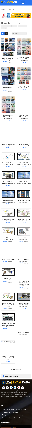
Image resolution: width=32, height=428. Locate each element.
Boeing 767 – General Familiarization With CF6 (8, 358)
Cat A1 (3, 26)
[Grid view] (3, 33)
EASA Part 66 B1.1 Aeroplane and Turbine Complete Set (23, 58)
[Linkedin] (11, 387)
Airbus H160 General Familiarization (24, 238)
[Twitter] (15, 387)
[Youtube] (22, 387)
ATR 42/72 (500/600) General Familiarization (8, 279)
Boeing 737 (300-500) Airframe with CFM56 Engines (8, 304)
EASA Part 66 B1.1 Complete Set (8, 88)
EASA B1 (9, 26)
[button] (23, 2)
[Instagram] (7, 387)
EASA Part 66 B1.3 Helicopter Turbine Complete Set (8, 116)
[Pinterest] (18, 387)
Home (3, 9)
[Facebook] (3, 387)
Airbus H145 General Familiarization (8, 238)
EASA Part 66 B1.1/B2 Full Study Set (8, 59)
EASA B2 (14, 26)
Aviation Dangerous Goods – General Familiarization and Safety (23, 283)
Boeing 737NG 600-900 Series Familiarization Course (8, 325)
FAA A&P (4, 28)
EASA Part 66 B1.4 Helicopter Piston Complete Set (24, 116)
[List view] (6, 33)
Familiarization (22, 26)
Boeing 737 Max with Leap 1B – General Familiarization (24, 304)
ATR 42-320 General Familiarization (23, 260)
